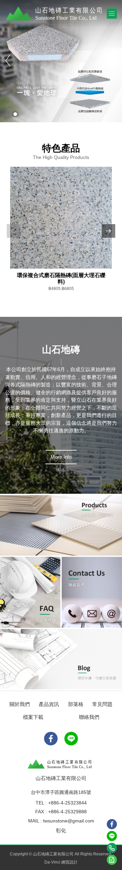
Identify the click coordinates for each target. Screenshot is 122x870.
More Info (61, 457)
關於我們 (19, 704)
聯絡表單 (112, 860)
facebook (112, 824)
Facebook (51, 738)
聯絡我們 (89, 717)
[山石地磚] (56, 13)
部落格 (75, 704)
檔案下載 (33, 717)
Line (112, 836)
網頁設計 (69, 862)
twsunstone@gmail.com (68, 820)
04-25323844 (112, 848)
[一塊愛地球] (61, 61)
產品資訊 (49, 704)
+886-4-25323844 (67, 802)
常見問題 (102, 704)
